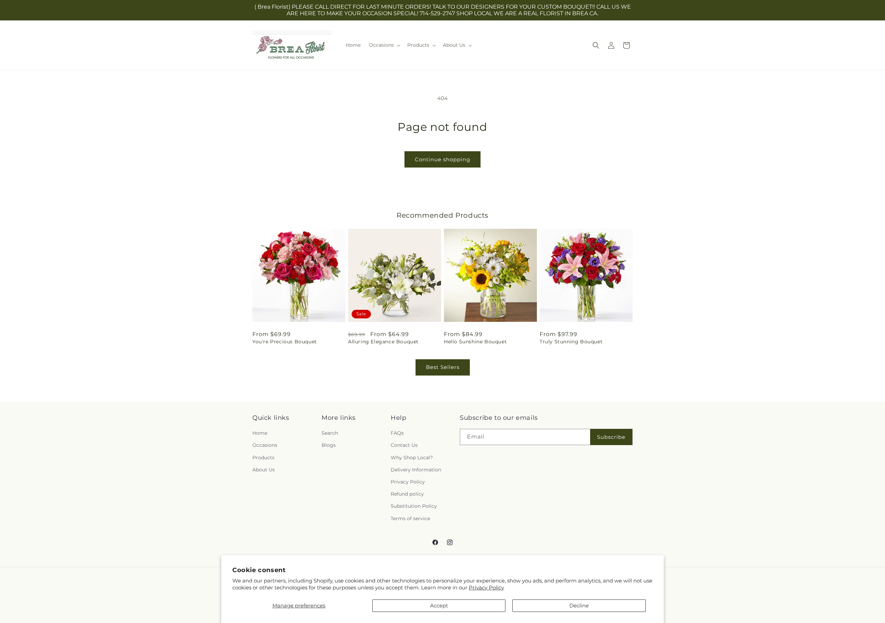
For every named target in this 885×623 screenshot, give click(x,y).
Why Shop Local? (412, 457)
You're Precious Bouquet (284, 341)
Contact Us (404, 445)
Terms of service (410, 518)
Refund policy (407, 494)
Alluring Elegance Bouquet (383, 341)
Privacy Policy (486, 587)
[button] (384, 45)
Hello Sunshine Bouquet (475, 341)
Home (259, 433)
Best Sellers (442, 367)
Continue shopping (442, 159)
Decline (579, 605)
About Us (263, 470)
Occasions (264, 445)
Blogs (329, 445)
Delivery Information (416, 470)
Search (330, 433)
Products (263, 457)
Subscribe (611, 437)
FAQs (397, 433)
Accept (439, 605)
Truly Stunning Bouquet (571, 341)
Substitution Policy (414, 506)
